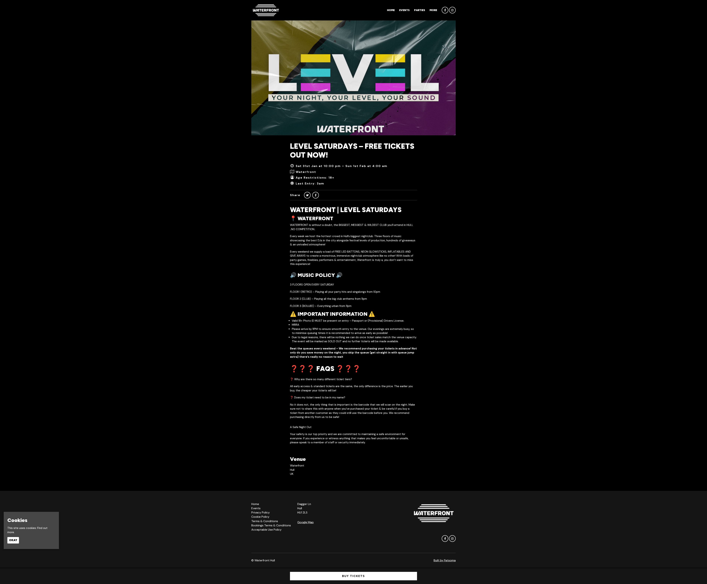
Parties (419, 10)
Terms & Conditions (264, 521)
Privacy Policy (260, 512)
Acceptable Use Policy (266, 530)
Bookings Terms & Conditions (271, 525)
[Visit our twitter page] (307, 195)
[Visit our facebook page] (445, 10)
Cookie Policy (260, 517)
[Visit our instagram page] (452, 10)
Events (404, 10)
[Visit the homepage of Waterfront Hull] (265, 10)
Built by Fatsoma (445, 560)
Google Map (305, 522)
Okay (13, 540)
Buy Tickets (353, 576)
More (433, 10)
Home (391, 10)
